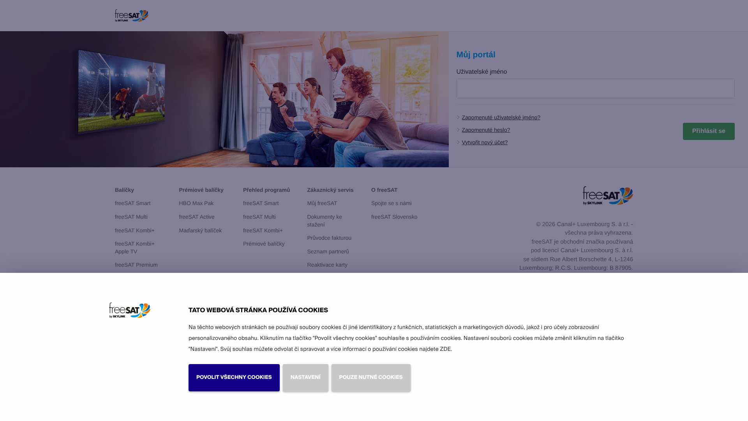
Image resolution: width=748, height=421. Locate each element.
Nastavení (306, 377)
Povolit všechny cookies (234, 377)
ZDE (445, 349)
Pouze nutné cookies (371, 377)
